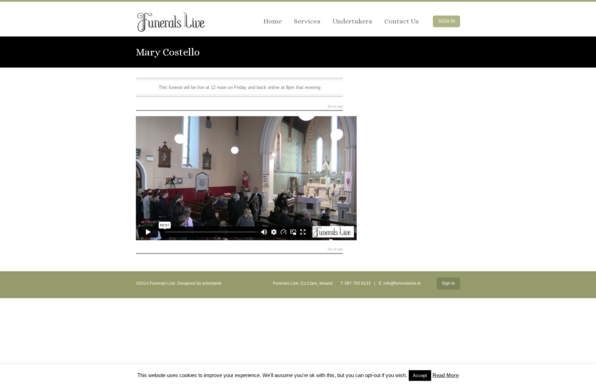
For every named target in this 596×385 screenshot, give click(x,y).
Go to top (335, 106)
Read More (446, 375)
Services (307, 21)
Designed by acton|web (199, 283)
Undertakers (352, 21)
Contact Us (401, 21)
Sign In (446, 21)
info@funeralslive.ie (402, 283)
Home (272, 21)
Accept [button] (420, 375)
